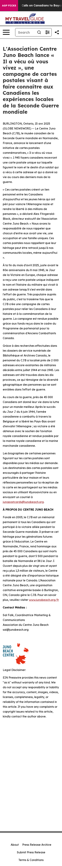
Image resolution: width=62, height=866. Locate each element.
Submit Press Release (31, 852)
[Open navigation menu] (6, 32)
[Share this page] (56, 32)
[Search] (39, 32)
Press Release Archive (36, 844)
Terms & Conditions (31, 860)
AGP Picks (9, 5)
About (15, 844)
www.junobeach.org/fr (44, 600)
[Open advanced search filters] (47, 32)
